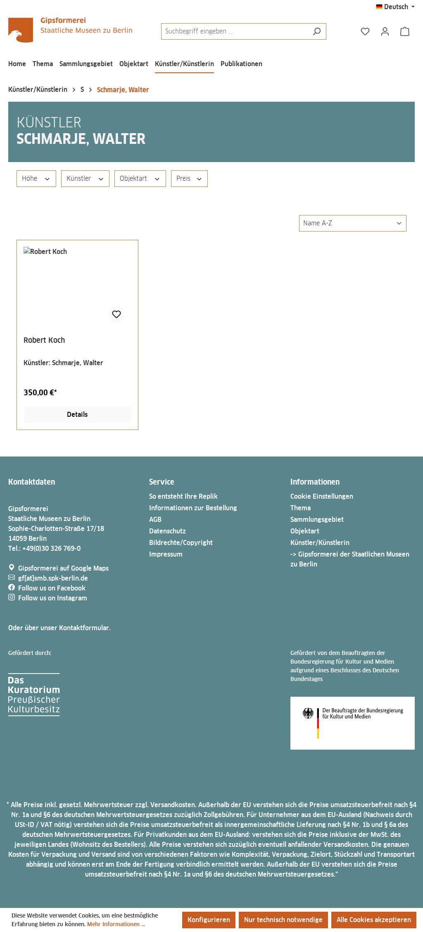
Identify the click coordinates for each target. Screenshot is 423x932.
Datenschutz (167, 531)
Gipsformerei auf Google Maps (63, 568)
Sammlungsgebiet (317, 519)
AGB (155, 519)
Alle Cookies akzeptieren (374, 920)
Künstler (80, 178)
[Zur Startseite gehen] (70, 30)
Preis (184, 178)
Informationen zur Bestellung (193, 508)
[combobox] (234, 31)
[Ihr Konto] (385, 31)
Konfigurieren (209, 920)
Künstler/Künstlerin (319, 543)
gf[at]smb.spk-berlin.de (53, 578)
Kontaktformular (84, 628)
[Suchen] (316, 31)
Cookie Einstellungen (321, 496)
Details (77, 414)
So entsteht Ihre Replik (183, 496)
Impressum (166, 554)
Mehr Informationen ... (116, 924)
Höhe (30, 178)
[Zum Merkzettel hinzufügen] (116, 314)
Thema (300, 508)
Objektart (134, 178)
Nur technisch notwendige (283, 920)
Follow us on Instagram (52, 598)
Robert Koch (44, 340)
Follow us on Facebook (52, 588)
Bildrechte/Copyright (181, 543)
